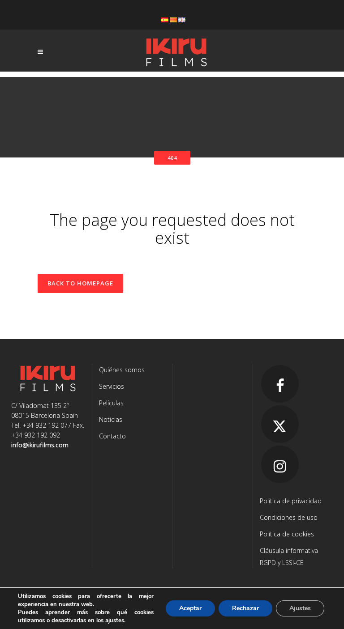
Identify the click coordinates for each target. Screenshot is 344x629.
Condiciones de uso (289, 517)
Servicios (111, 386)
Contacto (112, 436)
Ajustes (300, 608)
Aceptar (190, 608)
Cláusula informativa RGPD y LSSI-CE (289, 556)
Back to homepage (80, 283)
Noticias (110, 419)
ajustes (114, 620)
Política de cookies (287, 534)
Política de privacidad (291, 501)
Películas (111, 403)
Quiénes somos (122, 370)
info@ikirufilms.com (40, 445)
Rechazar (245, 608)
